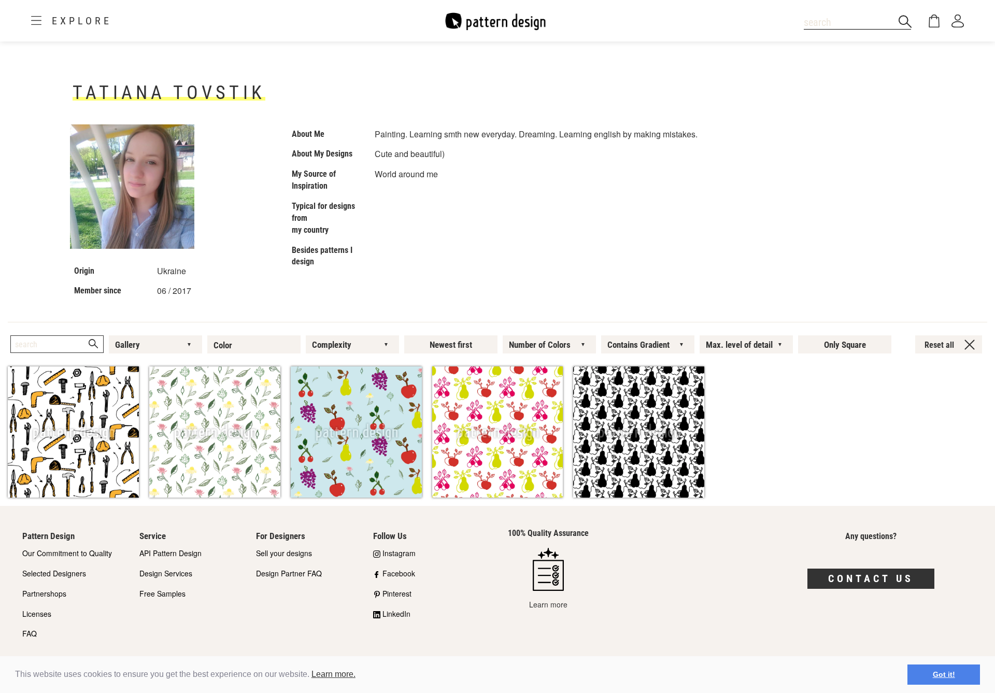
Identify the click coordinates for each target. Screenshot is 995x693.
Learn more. (333, 674)
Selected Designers (54, 573)
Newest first (451, 345)
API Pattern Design (170, 553)
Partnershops (44, 593)
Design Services (165, 573)
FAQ (29, 633)
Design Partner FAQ (289, 573)
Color (223, 345)
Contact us (871, 578)
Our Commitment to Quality (67, 553)
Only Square (845, 345)
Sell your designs (284, 553)
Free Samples (162, 593)
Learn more (548, 604)
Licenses (36, 614)
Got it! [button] (944, 674)
